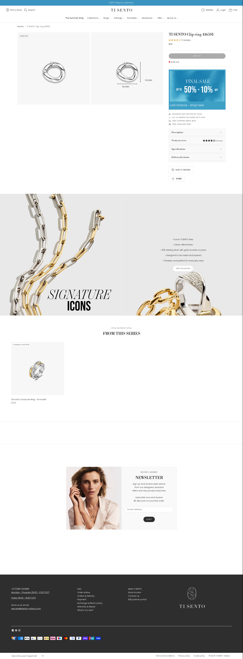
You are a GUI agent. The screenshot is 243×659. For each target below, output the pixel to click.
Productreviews (197, 140)
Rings (106, 18)
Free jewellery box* (181, 124)
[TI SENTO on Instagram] (19, 630)
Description (177, 132)
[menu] (27, 656)
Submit (149, 519)
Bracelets (132, 18)
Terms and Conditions (165, 656)
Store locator (134, 592)
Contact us (133, 596)
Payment (81, 599)
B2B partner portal (137, 599)
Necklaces (147, 18)
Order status (83, 592)
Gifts (159, 18)
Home (20, 26)
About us (171, 18)
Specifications (178, 149)
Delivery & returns (180, 157)
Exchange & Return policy (90, 603)
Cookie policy (199, 656)
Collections (92, 18)
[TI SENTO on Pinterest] (16, 630)
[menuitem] (166, 656)
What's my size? (85, 610)
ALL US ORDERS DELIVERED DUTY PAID (188, 117)
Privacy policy (184, 656)
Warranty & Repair (86, 606)
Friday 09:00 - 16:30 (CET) (23, 598)
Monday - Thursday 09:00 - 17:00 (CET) (30, 592)
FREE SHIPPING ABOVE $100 (184, 121)
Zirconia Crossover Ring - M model (28, 399)
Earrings (118, 18)
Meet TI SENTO (135, 588)
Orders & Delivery (85, 596)
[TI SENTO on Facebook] (13, 630)
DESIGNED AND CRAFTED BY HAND (187, 114)
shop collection (183, 268)
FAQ (79, 588)
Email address (133, 505)
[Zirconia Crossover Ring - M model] (37, 368)
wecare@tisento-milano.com (26, 608)
